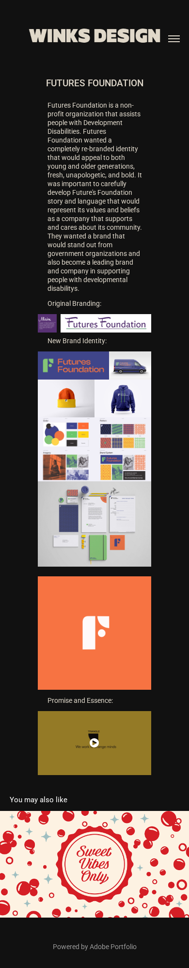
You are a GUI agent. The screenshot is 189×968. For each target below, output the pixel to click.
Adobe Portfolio (113, 946)
